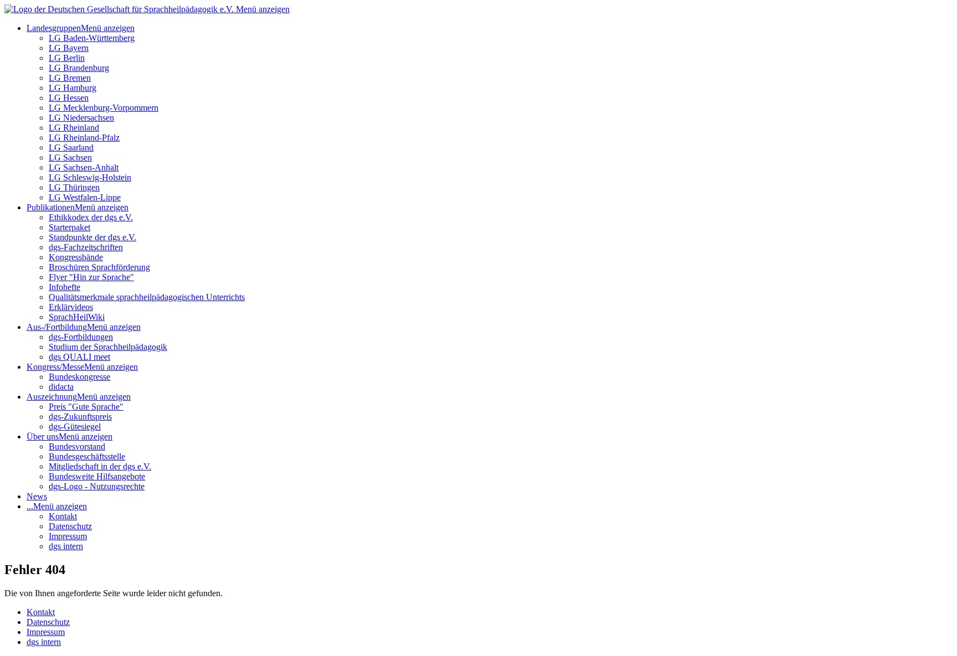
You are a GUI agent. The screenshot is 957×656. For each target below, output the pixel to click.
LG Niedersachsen (81, 117)
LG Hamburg (72, 87)
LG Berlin (67, 58)
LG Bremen (70, 77)
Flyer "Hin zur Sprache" (91, 277)
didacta (61, 386)
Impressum (68, 536)
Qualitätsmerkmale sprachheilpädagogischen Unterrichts (147, 297)
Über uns (43, 436)
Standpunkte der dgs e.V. (92, 237)
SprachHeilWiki (77, 317)
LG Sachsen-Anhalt (84, 167)
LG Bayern (69, 48)
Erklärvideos (71, 307)
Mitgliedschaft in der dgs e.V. (100, 466)
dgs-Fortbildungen (81, 337)
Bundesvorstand (77, 446)
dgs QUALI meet (79, 356)
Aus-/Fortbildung (57, 327)
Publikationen (51, 207)
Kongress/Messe (55, 366)
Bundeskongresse (79, 376)
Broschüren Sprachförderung (99, 267)
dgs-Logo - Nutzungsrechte (97, 486)
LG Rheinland (74, 127)
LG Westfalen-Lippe (85, 197)
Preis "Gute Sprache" (86, 406)
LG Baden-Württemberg (92, 38)
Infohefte (64, 287)
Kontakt (63, 516)
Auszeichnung (52, 396)
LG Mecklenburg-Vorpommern (103, 107)
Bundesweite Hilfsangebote (97, 476)
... (30, 506)
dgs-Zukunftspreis (80, 416)
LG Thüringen (74, 187)
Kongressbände (76, 257)
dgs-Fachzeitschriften (86, 247)
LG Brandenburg (79, 68)
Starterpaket (69, 227)
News (37, 496)
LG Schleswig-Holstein (90, 177)
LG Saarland (71, 147)
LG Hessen (69, 97)
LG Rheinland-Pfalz (84, 137)
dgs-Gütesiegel (75, 426)
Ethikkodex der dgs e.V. (91, 217)
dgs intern (66, 546)
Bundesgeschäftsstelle (87, 456)
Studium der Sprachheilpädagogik (108, 347)
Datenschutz (70, 526)
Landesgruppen (54, 28)
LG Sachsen (70, 157)
